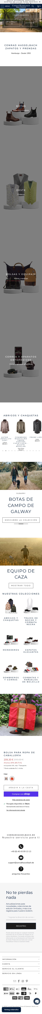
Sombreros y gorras (11, 670)
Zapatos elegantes (31, 641)
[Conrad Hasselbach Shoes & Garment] (21, 6)
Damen (30, 23)
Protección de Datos (18, 940)
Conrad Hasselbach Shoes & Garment (19, 1006)
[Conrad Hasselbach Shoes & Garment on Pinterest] (27, 981)
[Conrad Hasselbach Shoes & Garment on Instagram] (23, 981)
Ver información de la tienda (15, 810)
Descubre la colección (21, 520)
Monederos (11, 641)
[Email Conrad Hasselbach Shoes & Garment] (15, 981)
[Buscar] (33, 6)
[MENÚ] (1, 6)
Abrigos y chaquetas (11, 611)
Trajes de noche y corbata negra (31, 611)
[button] (36, 1001)
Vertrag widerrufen (11, 1010)
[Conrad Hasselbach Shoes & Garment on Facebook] (19, 981)
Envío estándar (10, 768)
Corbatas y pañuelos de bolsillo (31, 670)
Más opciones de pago (21, 800)
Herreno (12, 23)
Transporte (22, 765)
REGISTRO (21, 926)
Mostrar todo (21, 585)
